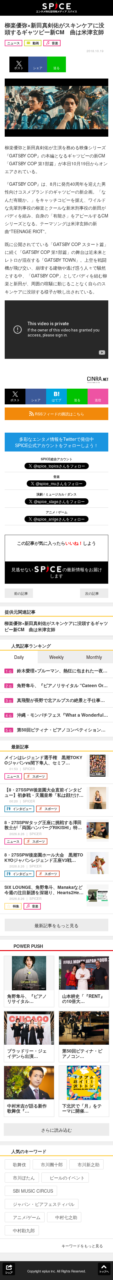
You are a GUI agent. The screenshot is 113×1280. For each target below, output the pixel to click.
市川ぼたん (24, 1177)
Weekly (56, 657)
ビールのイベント (67, 1177)
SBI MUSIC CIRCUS (33, 1191)
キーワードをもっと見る (82, 1245)
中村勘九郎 (24, 1230)
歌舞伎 (19, 1164)
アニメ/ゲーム (26, 1217)
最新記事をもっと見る (56, 925)
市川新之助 (89, 1164)
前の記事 (20, 593)
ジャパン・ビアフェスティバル (43, 1204)
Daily (19, 657)
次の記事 (92, 593)
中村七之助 (66, 1217)
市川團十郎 (52, 1164)
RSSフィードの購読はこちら (59, 413)
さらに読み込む (56, 1130)
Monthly (94, 657)
